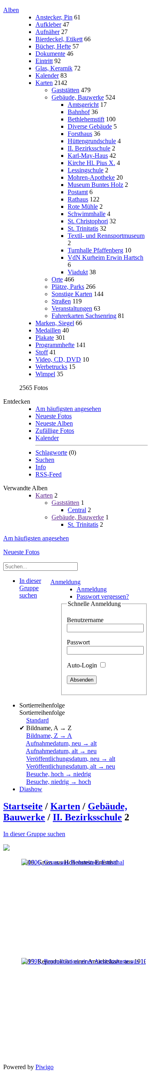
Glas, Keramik (53, 68)
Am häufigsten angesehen (68, 408)
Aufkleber (48, 24)
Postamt (78, 192)
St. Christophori (88, 221)
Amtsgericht (83, 104)
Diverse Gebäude (90, 126)
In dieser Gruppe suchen (34, 833)
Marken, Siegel (54, 323)
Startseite (23, 806)
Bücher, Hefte (53, 46)
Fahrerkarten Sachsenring (84, 315)
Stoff (41, 352)
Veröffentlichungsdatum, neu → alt (70, 758)
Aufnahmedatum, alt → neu (61, 751)
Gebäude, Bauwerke (78, 97)
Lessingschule (85, 170)
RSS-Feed (48, 474)
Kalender (47, 75)
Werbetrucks (51, 366)
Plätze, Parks (68, 286)
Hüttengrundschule (92, 141)
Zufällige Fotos (54, 430)
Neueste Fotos (53, 416)
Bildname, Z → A (49, 735)
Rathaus (78, 199)
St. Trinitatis (83, 228)
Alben (11, 9)
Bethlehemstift (86, 119)
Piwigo (44, 1066)
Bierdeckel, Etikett (59, 39)
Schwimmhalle (86, 213)
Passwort (78, 642)
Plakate (44, 337)
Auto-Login (83, 665)
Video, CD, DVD (58, 359)
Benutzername (85, 619)
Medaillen (48, 330)
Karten (44, 82)
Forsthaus (80, 133)
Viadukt (78, 272)
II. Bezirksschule (89, 148)
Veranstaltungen (72, 308)
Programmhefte (54, 344)
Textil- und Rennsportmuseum (106, 235)
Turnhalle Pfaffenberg (95, 250)
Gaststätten (65, 90)
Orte (57, 279)
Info (40, 467)
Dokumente (50, 53)
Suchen (44, 459)
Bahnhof (79, 111)
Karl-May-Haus (88, 155)
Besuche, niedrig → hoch (58, 781)
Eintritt (44, 60)
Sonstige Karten (72, 293)
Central (77, 509)
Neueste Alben (54, 423)
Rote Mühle (83, 206)
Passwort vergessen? (103, 596)
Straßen (61, 301)
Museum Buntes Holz (95, 184)
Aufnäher (47, 31)
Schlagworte (51, 452)
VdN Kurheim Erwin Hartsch (105, 257)
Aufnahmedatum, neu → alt (61, 743)
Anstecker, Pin (53, 17)
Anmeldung (65, 581)
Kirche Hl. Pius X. (91, 162)
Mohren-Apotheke (91, 177)
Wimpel (45, 374)
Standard (37, 720)
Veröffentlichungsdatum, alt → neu (70, 766)
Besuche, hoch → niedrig (58, 774)
